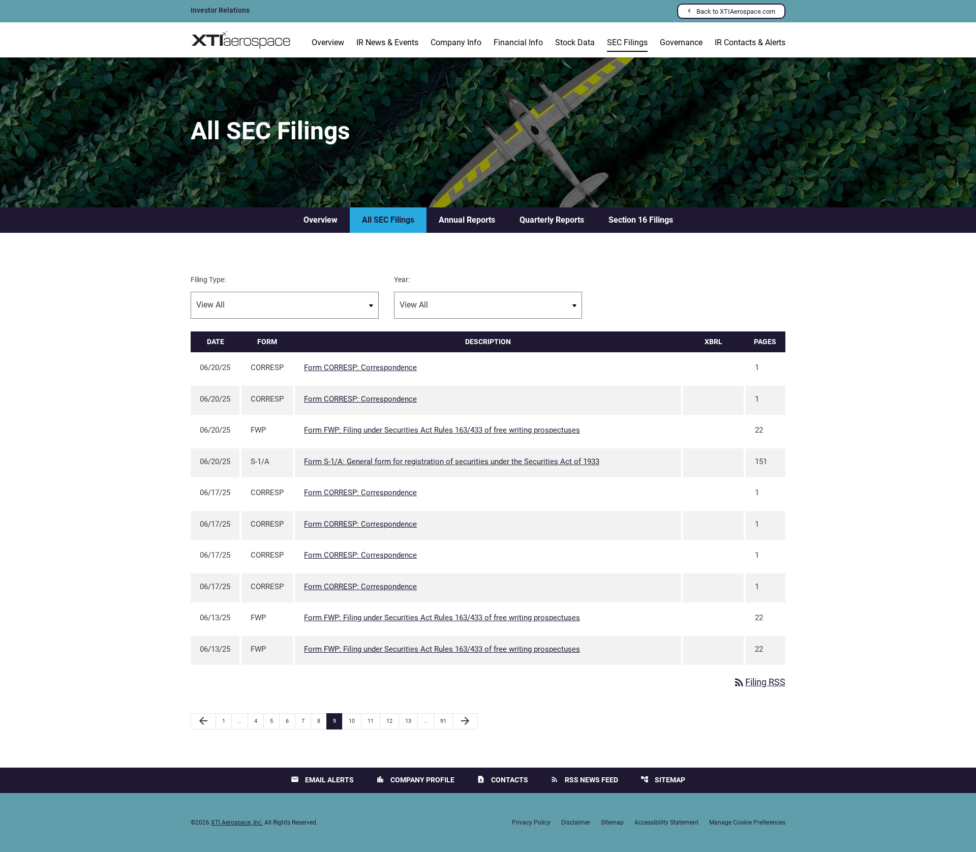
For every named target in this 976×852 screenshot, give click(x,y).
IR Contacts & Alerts (750, 42)
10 (354, 720)
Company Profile (415, 779)
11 (373, 720)
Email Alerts (322, 779)
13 (411, 720)
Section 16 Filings (640, 220)
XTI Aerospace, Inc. (237, 822)
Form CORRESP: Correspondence (360, 367)
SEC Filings (627, 42)
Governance (681, 42)
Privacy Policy (531, 822)
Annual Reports (467, 220)
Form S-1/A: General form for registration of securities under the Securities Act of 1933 (451, 461)
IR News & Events (387, 42)
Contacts (502, 779)
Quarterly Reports (552, 220)
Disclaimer (575, 822)
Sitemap (662, 779)
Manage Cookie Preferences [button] (747, 822)
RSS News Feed (584, 779)
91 (446, 720)
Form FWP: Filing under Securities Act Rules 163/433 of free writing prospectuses (442, 430)
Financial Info (518, 42)
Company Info (456, 42)
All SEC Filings (388, 220)
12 (392, 720)
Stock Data (575, 42)
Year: (402, 280)
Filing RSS (759, 682)
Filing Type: (208, 280)
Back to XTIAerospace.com (735, 11)
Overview (328, 42)
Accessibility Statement (666, 822)
